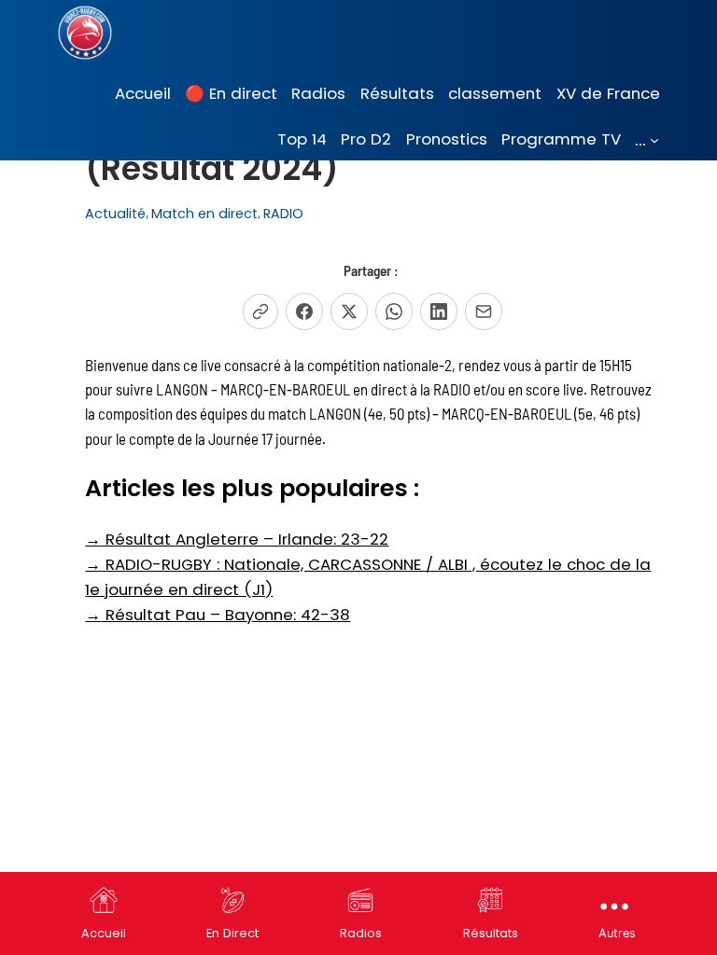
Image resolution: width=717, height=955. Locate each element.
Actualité (115, 213)
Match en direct (204, 213)
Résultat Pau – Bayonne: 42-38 (217, 614)
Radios (361, 933)
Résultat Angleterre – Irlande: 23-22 (236, 539)
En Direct (232, 933)
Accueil (103, 933)
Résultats (490, 933)
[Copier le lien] (260, 311)
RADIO (283, 213)
